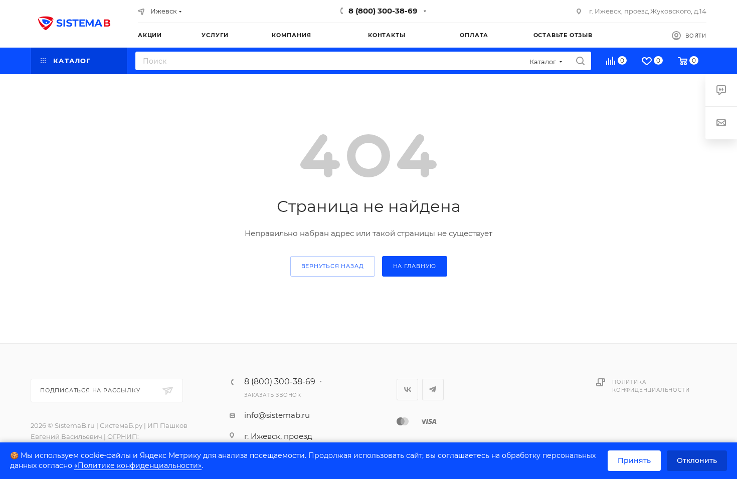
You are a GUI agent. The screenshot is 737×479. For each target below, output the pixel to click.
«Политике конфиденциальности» (138, 465)
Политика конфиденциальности (650, 386)
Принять (634, 460)
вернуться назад (332, 266)
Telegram (433, 389)
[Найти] (580, 61)
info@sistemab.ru (277, 415)
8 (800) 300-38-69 (383, 11)
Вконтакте (407, 389)
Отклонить (697, 460)
